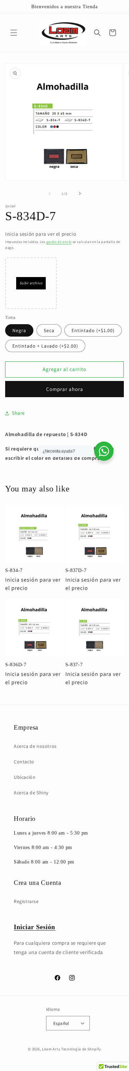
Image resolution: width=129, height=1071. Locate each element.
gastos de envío (59, 242)
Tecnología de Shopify (81, 1049)
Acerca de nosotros (35, 746)
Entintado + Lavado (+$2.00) (45, 346)
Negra (19, 330)
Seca (49, 330)
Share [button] (18, 413)
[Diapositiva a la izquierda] (49, 193)
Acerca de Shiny (31, 792)
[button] (13, 32)
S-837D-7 (76, 570)
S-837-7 (74, 664)
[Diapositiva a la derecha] (79, 193)
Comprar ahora (64, 389)
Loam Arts (51, 1049)
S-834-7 (14, 570)
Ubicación (24, 777)
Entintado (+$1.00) (93, 330)
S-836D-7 (15, 664)
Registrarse (26, 901)
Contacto (24, 762)
